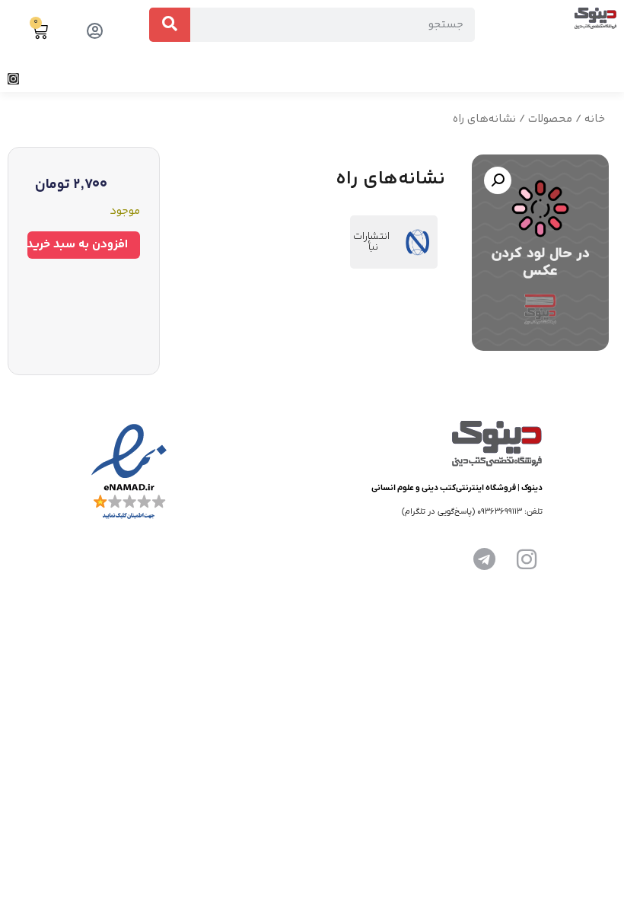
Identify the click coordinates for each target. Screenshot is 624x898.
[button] (612, 79)
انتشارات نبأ (371, 242)
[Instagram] (13, 78)
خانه (594, 119)
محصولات (550, 119)
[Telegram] (484, 559)
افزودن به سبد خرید (77, 244)
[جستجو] (169, 25)
